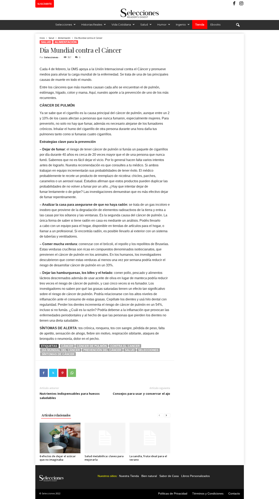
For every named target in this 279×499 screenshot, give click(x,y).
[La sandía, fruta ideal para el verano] (149, 438)
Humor (161, 24)
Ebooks (215, 24)
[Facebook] (234, 4)
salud (130, 350)
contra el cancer (125, 346)
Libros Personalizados (195, 476)
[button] (237, 25)
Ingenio (181, 24)
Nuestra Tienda (129, 476)
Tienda (199, 24)
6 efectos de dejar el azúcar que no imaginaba (58, 457)
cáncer (67, 346)
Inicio (42, 38)
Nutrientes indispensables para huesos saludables (70, 395)
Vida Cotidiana (121, 24)
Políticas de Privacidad (172, 493)
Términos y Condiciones (207, 493)
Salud (144, 24)
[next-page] (167, 415)
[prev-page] (160, 415)
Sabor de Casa (169, 476)
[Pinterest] (62, 373)
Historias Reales (91, 24)
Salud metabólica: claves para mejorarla (104, 457)
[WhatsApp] (72, 373)
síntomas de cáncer (58, 354)
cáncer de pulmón (92, 346)
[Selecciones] (139, 13)
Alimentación (64, 38)
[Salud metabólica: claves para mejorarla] (105, 438)
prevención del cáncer (102, 350)
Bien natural (149, 476)
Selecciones (63, 24)
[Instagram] (240, 4)
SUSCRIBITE (44, 3)
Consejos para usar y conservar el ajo (141, 393)
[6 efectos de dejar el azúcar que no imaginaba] (60, 438)
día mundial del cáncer (61, 350)
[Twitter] (53, 373)
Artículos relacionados (56, 415)
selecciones (148, 350)
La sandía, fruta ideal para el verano (148, 457)
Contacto (234, 493)
